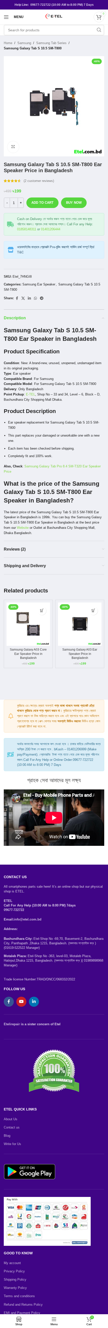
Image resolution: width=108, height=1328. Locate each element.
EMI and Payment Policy (22, 1313)
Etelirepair (12, 1024)
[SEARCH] (99, 30)
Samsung (24, 43)
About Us (10, 1119)
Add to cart (42, 203)
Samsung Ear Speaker (38, 284)
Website (23, 528)
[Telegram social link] (41, 298)
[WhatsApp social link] (35, 298)
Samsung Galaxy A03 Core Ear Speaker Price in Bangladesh (28, 653)
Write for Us (12, 1144)
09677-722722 (14, 910)
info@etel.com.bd (27, 919)
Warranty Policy (15, 1288)
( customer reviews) (39, 181)
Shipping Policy (15, 1279)
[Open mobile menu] (6, 17)
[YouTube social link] (21, 1002)
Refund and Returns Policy (23, 1304)
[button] (41, 610)
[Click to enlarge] (13, 147)
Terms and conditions (19, 1296)
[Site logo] (53, 17)
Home (8, 43)
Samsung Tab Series (51, 43)
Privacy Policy (14, 1271)
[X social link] (23, 298)
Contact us (12, 1127)
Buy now (74, 203)
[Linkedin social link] (29, 298)
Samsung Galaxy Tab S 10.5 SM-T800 (33, 48)
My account (12, 1263)
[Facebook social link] (17, 298)
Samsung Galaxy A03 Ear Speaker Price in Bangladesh (79, 653)
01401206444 (50, 229)
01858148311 (26, 229)
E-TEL (30, 394)
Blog (7, 1136)
